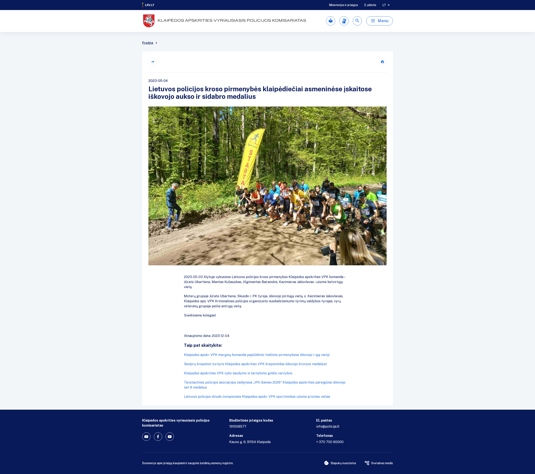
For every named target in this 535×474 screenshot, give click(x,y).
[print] (382, 62)
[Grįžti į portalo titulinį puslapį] (148, 5)
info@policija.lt (327, 426)
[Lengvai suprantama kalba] (330, 20)
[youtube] (146, 436)
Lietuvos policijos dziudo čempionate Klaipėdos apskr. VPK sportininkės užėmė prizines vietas (257, 397)
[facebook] (158, 436)
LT (384, 5)
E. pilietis (370, 5)
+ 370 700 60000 (330, 442)
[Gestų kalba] (344, 20)
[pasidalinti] (152, 62)
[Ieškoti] (357, 20)
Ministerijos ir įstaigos (343, 5)
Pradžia (147, 42)
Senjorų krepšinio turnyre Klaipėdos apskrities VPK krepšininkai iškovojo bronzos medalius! (255, 364)
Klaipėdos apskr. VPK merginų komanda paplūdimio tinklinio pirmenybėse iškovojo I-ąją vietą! (257, 355)
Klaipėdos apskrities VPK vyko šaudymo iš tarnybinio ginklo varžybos (238, 373)
